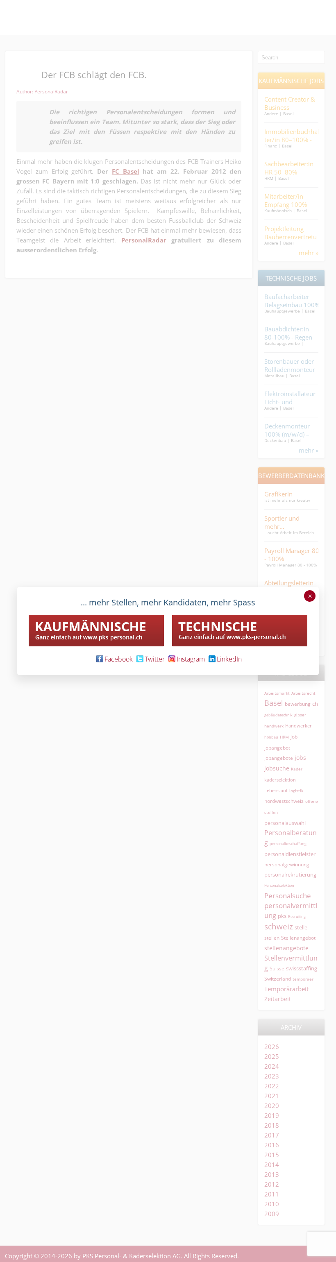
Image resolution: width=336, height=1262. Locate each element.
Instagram (191, 659)
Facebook (118, 659)
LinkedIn (229, 659)
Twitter (155, 659)
